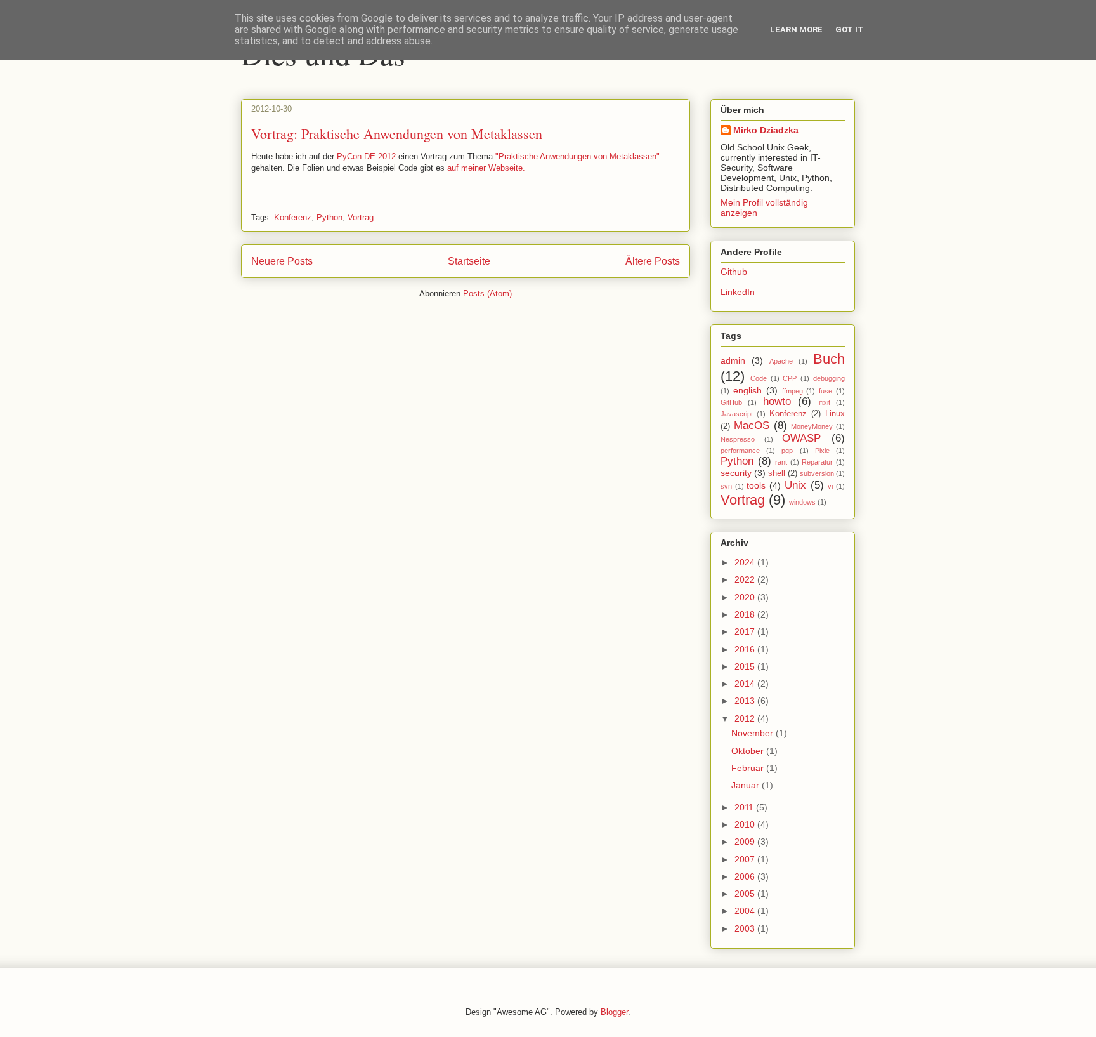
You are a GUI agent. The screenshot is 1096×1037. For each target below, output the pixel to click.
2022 (745, 579)
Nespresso (738, 439)
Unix (795, 485)
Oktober (748, 751)
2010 (745, 824)
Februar (748, 768)
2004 (745, 911)
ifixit (824, 402)
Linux (835, 413)
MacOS (751, 425)
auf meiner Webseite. (486, 168)
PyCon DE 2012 (366, 156)
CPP (790, 378)
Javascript (737, 414)
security (736, 473)
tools (756, 485)
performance (740, 450)
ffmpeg (792, 391)
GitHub (731, 402)
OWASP (801, 438)
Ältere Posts (652, 261)
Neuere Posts (282, 261)
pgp (787, 450)
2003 (745, 928)
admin (733, 360)
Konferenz (292, 217)
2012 (745, 718)
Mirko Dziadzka (766, 130)
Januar (746, 785)
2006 (745, 876)
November (753, 733)
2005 (745, 893)
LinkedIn (738, 292)
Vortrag (361, 217)
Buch (829, 359)
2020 (745, 597)
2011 (745, 807)
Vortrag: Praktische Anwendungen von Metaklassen (396, 133)
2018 (745, 614)
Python (329, 217)
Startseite (469, 261)
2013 (745, 701)
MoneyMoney (812, 426)
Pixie (822, 450)
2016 (745, 649)
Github (734, 272)
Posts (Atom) (487, 293)
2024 (745, 562)
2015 (745, 666)
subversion (817, 473)
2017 (745, 631)
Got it (849, 29)
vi (830, 486)
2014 (745, 683)
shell (776, 473)
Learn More (796, 29)
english (747, 390)
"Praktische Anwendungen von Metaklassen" (577, 156)
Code (758, 378)
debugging (829, 378)
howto (777, 401)
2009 (745, 841)
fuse (825, 391)
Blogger (614, 1012)
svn (726, 486)
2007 (745, 859)
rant (781, 462)
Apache (781, 361)
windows (802, 502)
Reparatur (817, 462)
